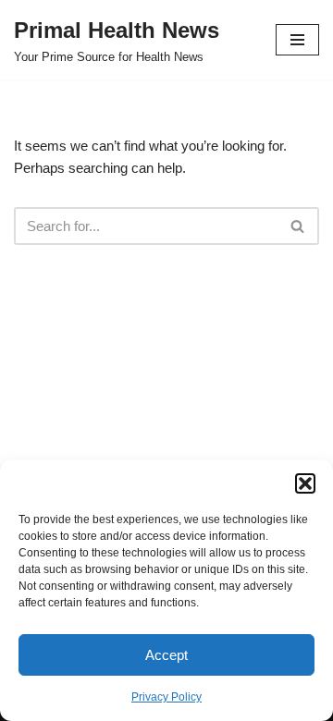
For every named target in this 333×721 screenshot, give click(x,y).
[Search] (298, 226)
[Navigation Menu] (297, 39)
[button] (305, 483)
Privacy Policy (166, 696)
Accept (166, 655)
